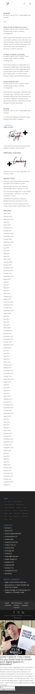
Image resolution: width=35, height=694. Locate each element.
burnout (7, 528)
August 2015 (7, 348)
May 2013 (7, 425)
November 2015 (8, 339)
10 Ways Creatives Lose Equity (14, 54)
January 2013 (7, 436)
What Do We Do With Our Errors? (15, 27)
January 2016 (7, 333)
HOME (7, 603)
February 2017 (8, 296)
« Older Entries (8, 125)
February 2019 (8, 228)
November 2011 (8, 476)
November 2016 (8, 305)
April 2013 (7, 427)
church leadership (9, 504)
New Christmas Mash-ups (18, 582)
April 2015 (7, 359)
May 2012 (7, 459)
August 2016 (7, 313)
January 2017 (7, 299)
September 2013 (9, 413)
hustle (5, 513)
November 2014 (8, 373)
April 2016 (7, 325)
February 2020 (8, 216)
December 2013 (8, 405)
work (10, 519)
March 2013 (7, 430)
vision (5, 519)
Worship (7, 573)
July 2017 (6, 282)
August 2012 (7, 450)
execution (15, 510)
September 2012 (9, 447)
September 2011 (9, 482)
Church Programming (11, 533)
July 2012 (6, 453)
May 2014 (7, 390)
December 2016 (8, 302)
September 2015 (9, 345)
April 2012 (7, 462)
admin (7, 15)
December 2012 (8, 439)
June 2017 (7, 285)
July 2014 (6, 385)
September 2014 (9, 379)
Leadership (8, 565)
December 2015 (8, 336)
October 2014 (8, 376)
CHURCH (16, 605)
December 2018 (8, 233)
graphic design (24, 510)
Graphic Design (9, 559)
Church (22, 29)
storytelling (24, 516)
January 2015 (7, 368)
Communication (9, 536)
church (9, 501)
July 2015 (6, 350)
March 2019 (7, 225)
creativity (18, 507)
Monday (6, 109)
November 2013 (8, 408)
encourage (8, 551)
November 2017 (8, 270)
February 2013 (8, 433)
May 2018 (7, 253)
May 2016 (7, 322)
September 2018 (9, 242)
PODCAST (17, 607)
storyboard (16, 516)
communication (20, 504)
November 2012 (8, 442)
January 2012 (7, 470)
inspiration (17, 513)
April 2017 (7, 290)
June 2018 (7, 251)
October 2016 (8, 308)
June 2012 (7, 456)
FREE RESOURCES (16, 603)
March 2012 (7, 465)
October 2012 (8, 445)
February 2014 (8, 399)
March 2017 (7, 293)
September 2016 (9, 311)
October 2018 (8, 239)
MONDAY (7, 13)
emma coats (7, 510)
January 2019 (7, 231)
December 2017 (8, 268)
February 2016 (8, 330)
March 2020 (7, 213)
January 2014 (7, 402)
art (5, 501)
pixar (5, 516)
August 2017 (7, 279)
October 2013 (8, 410)
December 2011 (8, 473)
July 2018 (6, 248)
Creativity (21, 31)
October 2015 (8, 342)
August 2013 (7, 416)
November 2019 (8, 219)
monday (6, 17)
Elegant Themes (17, 615)
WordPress (17, 618)
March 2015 (7, 362)
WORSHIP (8, 605)
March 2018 (7, 259)
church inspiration (18, 501)
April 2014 (7, 393)
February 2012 (8, 467)
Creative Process (10, 542)
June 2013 (7, 422)
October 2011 (8, 479)
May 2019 (7, 222)
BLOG (26, 603)
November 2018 (8, 236)
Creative (15, 31)
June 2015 (7, 353)
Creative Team (9, 545)
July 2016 (6, 316)
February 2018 (8, 262)
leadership (24, 513)
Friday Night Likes (25, 15)
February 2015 (8, 365)
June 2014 (7, 388)
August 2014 (7, 382)
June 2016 (7, 319)
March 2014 (7, 396)
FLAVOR (7, 553)
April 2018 (7, 256)
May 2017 (7, 288)
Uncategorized (8, 33)
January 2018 (7, 265)
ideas (10, 513)
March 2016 (7, 328)
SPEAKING (25, 605)
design (25, 507)
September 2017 (9, 276)
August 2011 (7, 485)
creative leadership (9, 507)
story (10, 516)
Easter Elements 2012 (11, 82)
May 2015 (7, 356)
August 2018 (7, 245)
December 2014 (8, 370)
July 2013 (6, 419)
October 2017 (8, 273)
